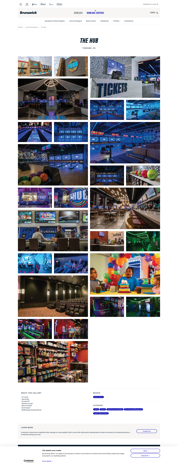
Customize (144, 456)
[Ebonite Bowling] (27, 4)
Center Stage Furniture (101, 413)
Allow (145, 451)
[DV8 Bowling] (20, 4)
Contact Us (147, 431)
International (128, 21)
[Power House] (59, 4)
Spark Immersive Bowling (114, 409)
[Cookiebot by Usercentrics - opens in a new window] (29, 461)
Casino (96, 409)
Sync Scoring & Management (133, 409)
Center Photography (32, 27)
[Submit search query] (157, 13)
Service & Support (75, 21)
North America (98, 397)
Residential (104, 21)
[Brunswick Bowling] (31, 12)
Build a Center (91, 21)
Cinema (103, 409)
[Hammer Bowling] (34, 4)
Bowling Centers (95, 13)
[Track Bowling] (51, 4)
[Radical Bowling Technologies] (43, 4)
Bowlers (78, 13)
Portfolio (116, 21)
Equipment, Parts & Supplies (55, 21)
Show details (46, 461)
